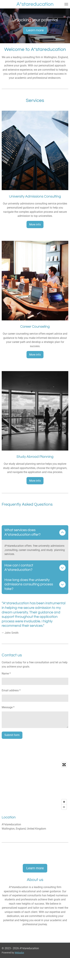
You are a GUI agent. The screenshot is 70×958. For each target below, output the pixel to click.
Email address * (11, 690)
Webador (19, 952)
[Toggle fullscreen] (64, 764)
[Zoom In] (64, 801)
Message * (8, 707)
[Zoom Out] (64, 806)
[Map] (35, 785)
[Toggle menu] (66, 4)
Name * (6, 673)
